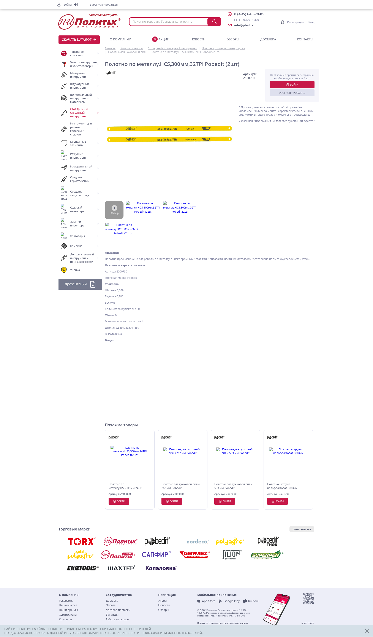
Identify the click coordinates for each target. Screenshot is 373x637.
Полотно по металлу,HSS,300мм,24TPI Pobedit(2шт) (125, 486)
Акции (164, 39)
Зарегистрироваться (292, 92)
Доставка (268, 39)
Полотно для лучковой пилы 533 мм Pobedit (233, 486)
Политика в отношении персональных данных (222, 623)
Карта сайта (307, 623)
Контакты (305, 39)
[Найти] (214, 21)
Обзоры (232, 39)
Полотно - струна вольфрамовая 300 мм (282, 486)
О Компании (120, 39)
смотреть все (302, 529)
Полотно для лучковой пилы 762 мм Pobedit (180, 486)
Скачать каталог (77, 39)
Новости (198, 39)
